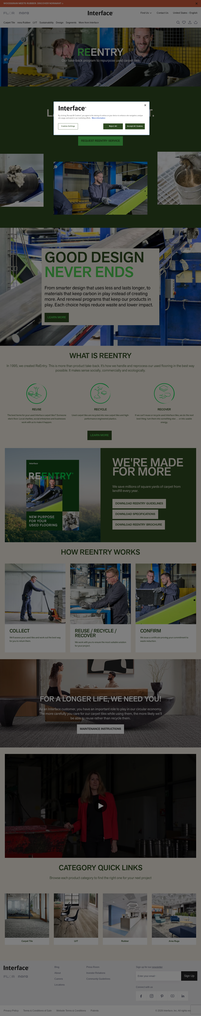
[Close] (145, 105)
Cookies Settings (68, 126)
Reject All (113, 126)
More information (98, 118)
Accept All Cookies (135, 126)
